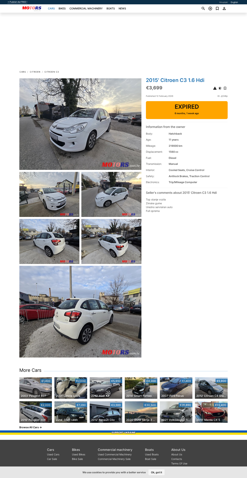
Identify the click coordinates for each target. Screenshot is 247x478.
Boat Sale (150, 458)
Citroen (35, 72)
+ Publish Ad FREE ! (17, 2)
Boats (111, 8)
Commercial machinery (86, 8)
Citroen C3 (51, 72)
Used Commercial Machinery (115, 454)
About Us (178, 450)
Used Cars (53, 454)
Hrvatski (223, 2)
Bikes (62, 8)
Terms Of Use (179, 463)
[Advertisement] (123, 42)
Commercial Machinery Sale (114, 458)
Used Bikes (78, 454)
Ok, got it (156, 472)
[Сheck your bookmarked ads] (217, 8)
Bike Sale (77, 458)
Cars (51, 8)
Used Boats (152, 454)
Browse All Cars (29, 427)
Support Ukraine (124, 432)
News (122, 8)
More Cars (30, 370)
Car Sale (52, 458)
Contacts (176, 458)
